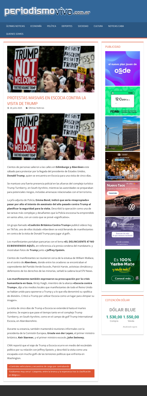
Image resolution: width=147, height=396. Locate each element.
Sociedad (83, 26)
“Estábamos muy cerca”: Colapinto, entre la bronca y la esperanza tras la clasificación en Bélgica (50, 373)
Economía (36, 26)
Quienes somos (14, 34)
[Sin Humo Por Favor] (122, 166)
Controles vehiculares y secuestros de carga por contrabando (39, 367)
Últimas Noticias (15, 26)
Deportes (67, 26)
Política (51, 26)
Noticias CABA (116, 26)
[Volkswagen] (122, 198)
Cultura (98, 26)
